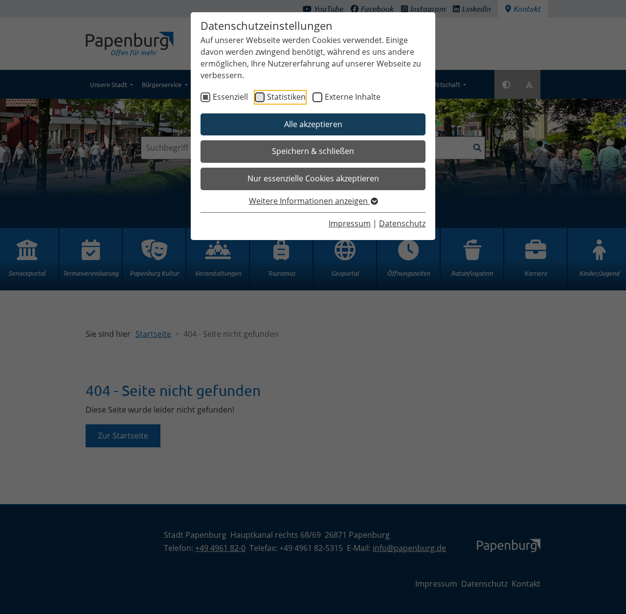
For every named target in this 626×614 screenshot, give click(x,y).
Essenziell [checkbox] (230, 96)
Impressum (350, 223)
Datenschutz (402, 223)
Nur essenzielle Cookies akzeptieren (313, 178)
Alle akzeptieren (313, 124)
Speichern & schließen (313, 151)
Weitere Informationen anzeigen (309, 201)
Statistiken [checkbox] (286, 96)
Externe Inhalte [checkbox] (352, 96)
